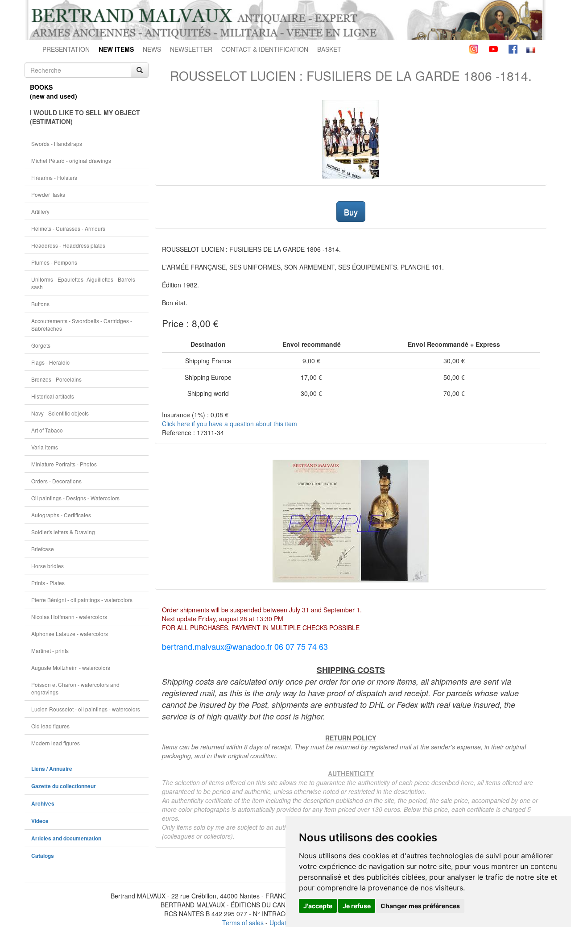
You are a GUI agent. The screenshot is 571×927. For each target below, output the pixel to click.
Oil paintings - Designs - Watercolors (75, 498)
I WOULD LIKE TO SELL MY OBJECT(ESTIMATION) (85, 117)
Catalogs (42, 856)
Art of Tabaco (47, 430)
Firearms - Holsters (54, 177)
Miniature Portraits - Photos (64, 464)
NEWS (152, 49)
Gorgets (40, 345)
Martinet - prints (50, 650)
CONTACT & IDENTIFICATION (264, 49)
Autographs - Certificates (61, 515)
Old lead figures (50, 726)
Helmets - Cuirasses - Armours (68, 228)
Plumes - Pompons (54, 262)
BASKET (329, 49)
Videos (40, 821)
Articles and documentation (66, 838)
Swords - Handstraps (56, 143)
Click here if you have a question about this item (229, 423)
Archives (42, 803)
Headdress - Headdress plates (68, 245)
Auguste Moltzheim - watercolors (70, 667)
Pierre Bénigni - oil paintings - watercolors (81, 599)
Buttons (40, 304)
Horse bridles (47, 566)
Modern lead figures (55, 743)
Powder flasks (48, 194)
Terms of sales (243, 922)
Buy (351, 211)
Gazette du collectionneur (63, 786)
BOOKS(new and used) (53, 91)
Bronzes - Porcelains (56, 379)
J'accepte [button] (317, 906)
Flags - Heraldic (50, 362)
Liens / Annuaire (51, 769)
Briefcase (42, 549)
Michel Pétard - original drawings (71, 160)
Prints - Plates (48, 582)
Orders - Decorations (56, 481)
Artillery (40, 211)
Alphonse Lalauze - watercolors (69, 633)
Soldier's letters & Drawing (63, 532)
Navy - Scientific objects (60, 413)
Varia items (44, 447)
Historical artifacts (52, 396)
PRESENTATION (66, 49)
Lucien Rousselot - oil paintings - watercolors (85, 709)
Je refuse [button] (357, 906)
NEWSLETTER (191, 49)
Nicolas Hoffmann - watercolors (69, 616)
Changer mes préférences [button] (420, 906)
